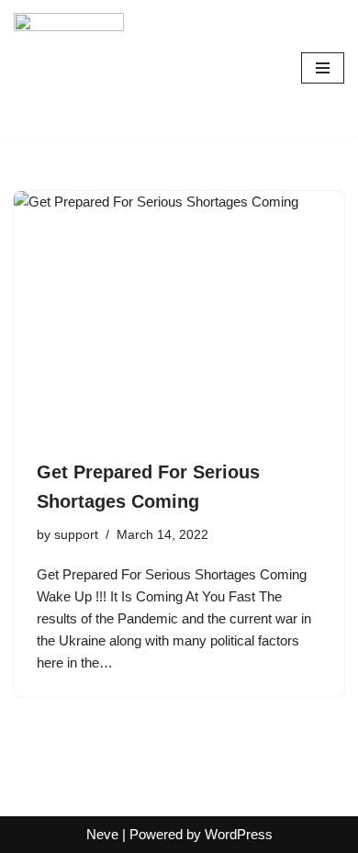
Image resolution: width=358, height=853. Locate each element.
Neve (102, 834)
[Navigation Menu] (322, 68)
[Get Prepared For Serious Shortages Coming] (179, 315)
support (76, 535)
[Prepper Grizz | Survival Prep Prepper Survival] (69, 68)
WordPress (239, 834)
